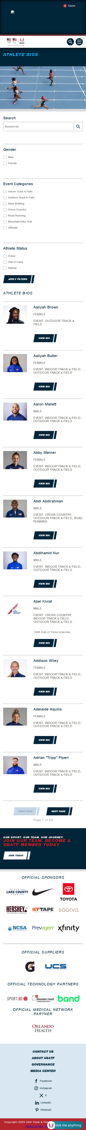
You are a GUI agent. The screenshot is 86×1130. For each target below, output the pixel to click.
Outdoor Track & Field (21, 197)
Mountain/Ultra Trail (20, 221)
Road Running (17, 215)
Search (9, 118)
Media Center (43, 1071)
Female (12, 163)
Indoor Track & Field (20, 191)
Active (11, 256)
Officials (13, 227)
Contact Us (43, 1051)
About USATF (43, 1058)
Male (11, 157)
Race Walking (16, 203)
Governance (43, 1064)
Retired (12, 268)
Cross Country (17, 209)
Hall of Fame (15, 262)
